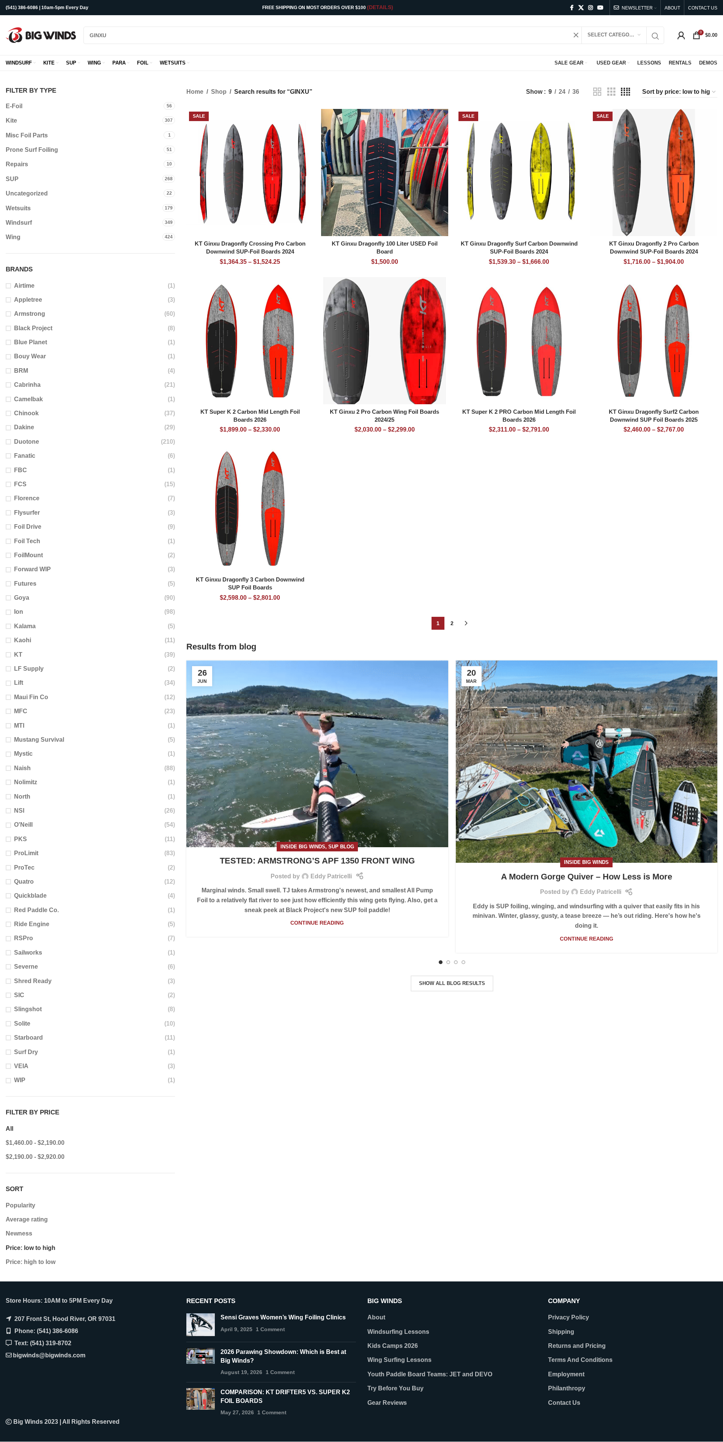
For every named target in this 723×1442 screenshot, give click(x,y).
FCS (20, 484)
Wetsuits (18, 208)
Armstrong (29, 313)
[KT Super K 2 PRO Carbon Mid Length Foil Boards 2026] (519, 340)
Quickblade (30, 895)
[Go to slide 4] (463, 962)
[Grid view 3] (611, 92)
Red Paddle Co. (36, 910)
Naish (22, 768)
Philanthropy (566, 1388)
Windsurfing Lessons (398, 1332)
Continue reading (317, 923)
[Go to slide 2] (448, 962)
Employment (566, 1374)
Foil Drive (27, 526)
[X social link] (581, 8)
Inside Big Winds (302, 846)
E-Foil (14, 106)
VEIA (21, 1066)
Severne (26, 966)
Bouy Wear (30, 356)
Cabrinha (27, 384)
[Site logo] (41, 35)
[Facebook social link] (571, 8)
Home (194, 91)
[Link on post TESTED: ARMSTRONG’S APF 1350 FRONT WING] (317, 753)
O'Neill (23, 824)
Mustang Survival (39, 739)
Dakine (24, 427)
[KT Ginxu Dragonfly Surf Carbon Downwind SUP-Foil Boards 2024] (519, 172)
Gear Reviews (387, 1402)
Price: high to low (30, 1262)
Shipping (561, 1332)
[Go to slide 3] (456, 962)
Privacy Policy (568, 1317)
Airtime (24, 285)
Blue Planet (30, 342)
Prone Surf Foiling (32, 150)
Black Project (33, 328)
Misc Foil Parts (27, 135)
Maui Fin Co (31, 697)
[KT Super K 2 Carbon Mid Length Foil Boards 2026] (249, 340)
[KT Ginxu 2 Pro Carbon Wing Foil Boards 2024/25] (384, 340)
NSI (19, 810)
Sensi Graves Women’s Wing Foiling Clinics (283, 1317)
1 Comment (270, 1329)
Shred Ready (33, 981)
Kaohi (22, 640)
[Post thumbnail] (200, 1324)
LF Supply (29, 668)
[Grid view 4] (625, 92)
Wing (13, 237)
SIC (19, 995)
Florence (26, 498)
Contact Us (564, 1402)
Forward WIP (32, 569)
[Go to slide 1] (441, 962)
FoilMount (28, 555)
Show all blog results (452, 983)
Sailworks (28, 952)
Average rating (27, 1219)
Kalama (25, 626)
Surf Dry (26, 1052)
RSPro (23, 938)
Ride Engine (31, 924)
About (376, 1317)
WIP (19, 1080)
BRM (21, 370)
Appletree (28, 299)
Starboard (28, 1037)
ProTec (24, 867)
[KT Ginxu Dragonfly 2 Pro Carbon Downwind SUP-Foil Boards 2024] (653, 172)
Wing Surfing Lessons (399, 1360)
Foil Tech (27, 541)
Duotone (26, 441)
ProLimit (26, 853)
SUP (12, 179)
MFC (20, 711)
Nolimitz (25, 782)
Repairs (17, 164)
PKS (20, 839)
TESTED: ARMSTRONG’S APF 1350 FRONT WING (317, 860)
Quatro (24, 881)
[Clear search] (575, 35)
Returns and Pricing (577, 1346)
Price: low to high (30, 1248)
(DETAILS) (380, 7)
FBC (20, 470)
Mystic (23, 753)
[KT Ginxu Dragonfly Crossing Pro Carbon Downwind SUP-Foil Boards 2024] (249, 172)
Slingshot (28, 1009)
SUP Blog (341, 846)
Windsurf (19, 222)
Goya (21, 597)
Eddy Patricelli (331, 876)
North (22, 796)
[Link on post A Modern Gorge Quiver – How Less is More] (586, 761)
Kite (11, 120)
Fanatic (24, 455)
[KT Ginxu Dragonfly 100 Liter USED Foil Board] (384, 172)
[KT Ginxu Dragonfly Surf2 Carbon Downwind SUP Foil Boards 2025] (653, 340)
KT (18, 654)
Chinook (26, 413)
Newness (19, 1233)
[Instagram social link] (590, 8)
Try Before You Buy (395, 1388)
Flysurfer (27, 512)
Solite (22, 1023)
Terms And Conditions (580, 1360)
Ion (18, 611)
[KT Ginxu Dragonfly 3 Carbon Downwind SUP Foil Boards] (249, 508)
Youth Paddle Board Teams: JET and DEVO (429, 1374)
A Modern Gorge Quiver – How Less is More (586, 876)
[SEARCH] (655, 36)
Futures (25, 583)
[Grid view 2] (597, 92)
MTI (19, 725)
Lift (18, 682)
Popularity (20, 1205)
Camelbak (28, 399)
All (9, 1128)
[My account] (681, 35)
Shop (219, 91)
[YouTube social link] (600, 8)
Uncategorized (27, 193)
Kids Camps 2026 (392, 1346)
